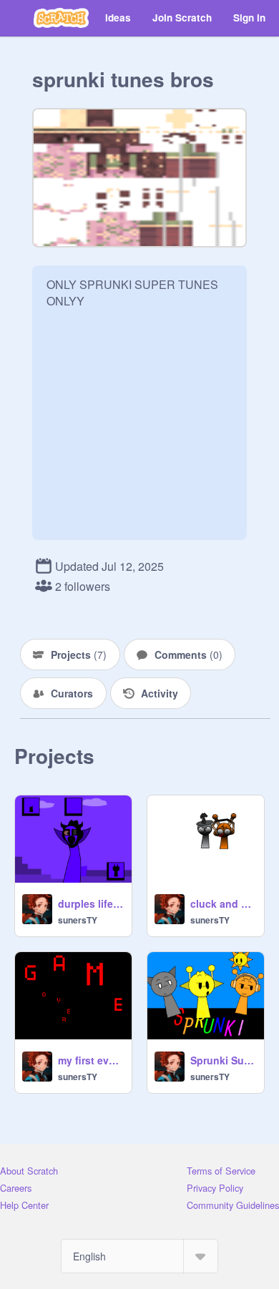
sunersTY (77, 919)
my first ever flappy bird (90, 1060)
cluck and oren (222, 903)
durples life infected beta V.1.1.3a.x (90, 903)
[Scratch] (61, 18)
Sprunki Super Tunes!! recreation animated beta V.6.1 (222, 1060)
